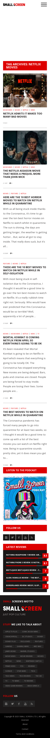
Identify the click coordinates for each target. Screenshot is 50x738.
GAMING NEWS (23, 646)
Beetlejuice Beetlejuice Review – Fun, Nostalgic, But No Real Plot (25, 570)
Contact (25, 729)
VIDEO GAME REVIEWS (14, 686)
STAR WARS (21, 671)
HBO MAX (37, 646)
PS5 (21, 666)
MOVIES (17, 110)
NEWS (33, 110)
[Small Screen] (14, 4)
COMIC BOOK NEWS (30, 632)
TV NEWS (15, 681)
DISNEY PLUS (10, 641)
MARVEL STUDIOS (28, 651)
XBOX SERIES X (33, 686)
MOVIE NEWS (7, 110)
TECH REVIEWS (25, 676)
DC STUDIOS (27, 636)
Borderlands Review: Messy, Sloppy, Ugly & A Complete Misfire (25, 585)
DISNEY (40, 636)
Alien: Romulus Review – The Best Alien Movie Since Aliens (25, 577)
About (25, 724)
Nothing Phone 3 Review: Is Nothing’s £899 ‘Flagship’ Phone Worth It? (25, 562)
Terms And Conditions (25, 734)
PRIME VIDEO (10, 666)
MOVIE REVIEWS (26, 656)
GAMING (8, 646)
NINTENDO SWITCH (33, 661)
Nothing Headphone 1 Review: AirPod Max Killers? (25, 555)
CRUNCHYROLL (11, 636)
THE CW (39, 676)
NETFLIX (25, 110)
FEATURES (14, 193)
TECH (33, 671)
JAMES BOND (10, 651)
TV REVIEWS (28, 681)
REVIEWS (31, 666)
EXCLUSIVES (25, 641)
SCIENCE (8, 671)
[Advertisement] (25, 34)
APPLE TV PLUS (11, 632)
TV (38, 334)
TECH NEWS (10, 676)
